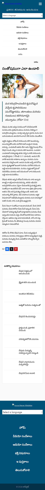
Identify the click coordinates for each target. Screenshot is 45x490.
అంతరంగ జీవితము (26, 293)
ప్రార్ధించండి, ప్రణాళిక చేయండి (26, 329)
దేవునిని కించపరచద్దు (27, 316)
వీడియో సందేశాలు (22, 27)
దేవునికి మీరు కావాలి (27, 373)
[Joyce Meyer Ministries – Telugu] (12, 4)
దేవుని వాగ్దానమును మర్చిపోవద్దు (27, 363)
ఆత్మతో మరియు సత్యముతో (30, 305)
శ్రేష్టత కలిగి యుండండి (27, 282)
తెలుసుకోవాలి (22, 49)
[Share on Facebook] (7, 249)
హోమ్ (22, 22)
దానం (20, 54)
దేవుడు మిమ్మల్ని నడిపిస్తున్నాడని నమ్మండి (28, 351)
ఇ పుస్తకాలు (22, 44)
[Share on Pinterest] (16, 249)
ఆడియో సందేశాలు (22, 33)
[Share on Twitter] (11, 249)
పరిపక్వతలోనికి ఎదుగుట (29, 339)
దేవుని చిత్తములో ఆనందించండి (25, 272)
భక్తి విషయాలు (22, 38)
